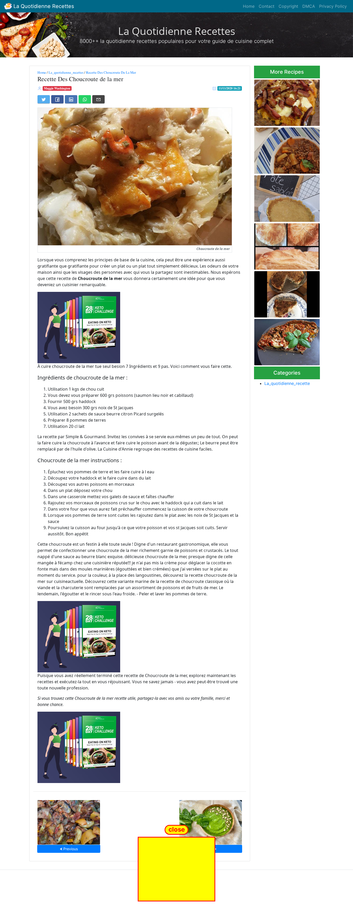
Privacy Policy (333, 6)
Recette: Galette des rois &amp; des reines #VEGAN (284, 244)
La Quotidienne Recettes (43, 6)
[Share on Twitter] (43, 99)
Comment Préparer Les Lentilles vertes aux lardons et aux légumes (285, 149)
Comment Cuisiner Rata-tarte (287, 340)
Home (249, 6)
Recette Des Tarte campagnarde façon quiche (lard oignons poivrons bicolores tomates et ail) (284, 293)
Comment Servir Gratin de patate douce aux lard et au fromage (284, 101)
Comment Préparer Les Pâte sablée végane (285, 196)
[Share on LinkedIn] (71, 99)
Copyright (288, 6)
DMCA (308, 6)
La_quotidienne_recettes (66, 72)
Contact (266, 6)
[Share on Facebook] (57, 99)
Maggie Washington (57, 88)
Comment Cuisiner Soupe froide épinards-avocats (210, 820)
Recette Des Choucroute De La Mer (111, 72)
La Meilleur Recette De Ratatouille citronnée (68, 820)
